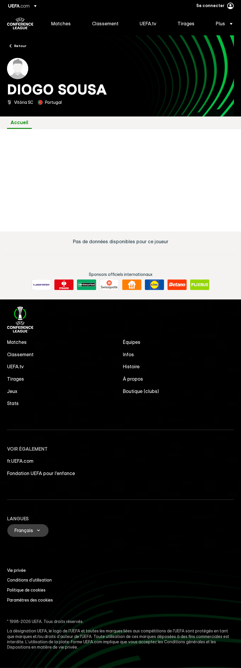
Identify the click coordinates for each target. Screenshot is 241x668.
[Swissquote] (109, 284)
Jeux (12, 391)
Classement (20, 354)
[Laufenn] (41, 284)
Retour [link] (20, 46)
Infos (128, 354)
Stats (13, 403)
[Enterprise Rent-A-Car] (86, 284)
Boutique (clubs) (141, 391)
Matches (17, 342)
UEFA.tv (15, 366)
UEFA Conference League (20, 23)
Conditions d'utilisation (29, 580)
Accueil (19, 122)
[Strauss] (63, 284)
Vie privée (16, 570)
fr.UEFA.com (20, 461)
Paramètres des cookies (30, 600)
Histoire (131, 366)
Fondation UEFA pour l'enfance (41, 473)
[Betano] (177, 284)
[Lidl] (154, 284)
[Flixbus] (199, 284)
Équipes (131, 342)
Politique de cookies (26, 590)
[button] (222, 23)
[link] (61, 23)
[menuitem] (64, 23)
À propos (133, 379)
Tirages (15, 379)
